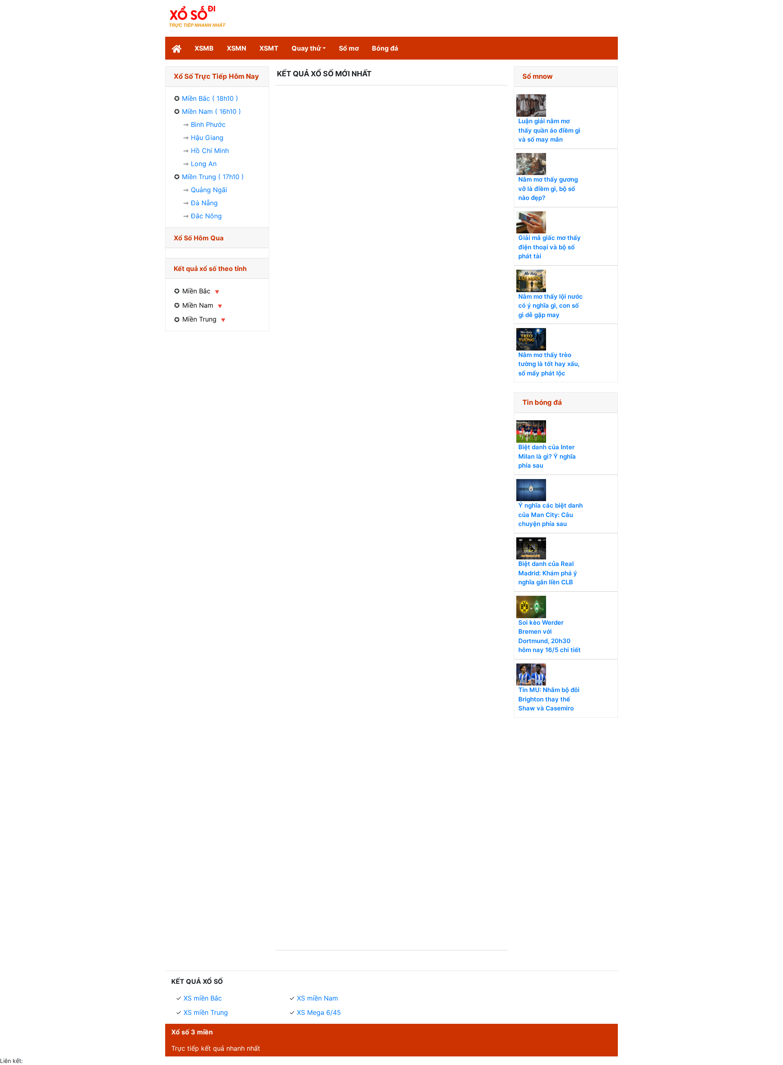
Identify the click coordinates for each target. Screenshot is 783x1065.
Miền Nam (197, 305)
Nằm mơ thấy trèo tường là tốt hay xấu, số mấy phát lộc (549, 364)
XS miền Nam (317, 998)
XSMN (236, 48)
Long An (204, 164)
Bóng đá (385, 48)
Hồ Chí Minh (210, 150)
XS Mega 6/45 (319, 1012)
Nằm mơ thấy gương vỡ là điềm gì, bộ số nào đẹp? (548, 188)
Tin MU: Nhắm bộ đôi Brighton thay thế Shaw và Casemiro (549, 699)
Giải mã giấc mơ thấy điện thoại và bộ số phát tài (549, 247)
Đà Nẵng (204, 203)
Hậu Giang (207, 137)
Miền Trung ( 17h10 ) (213, 177)
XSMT (269, 48)
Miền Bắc (196, 291)
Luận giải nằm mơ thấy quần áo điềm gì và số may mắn (549, 130)
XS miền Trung (206, 1012)
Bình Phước (208, 124)
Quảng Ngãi (209, 190)
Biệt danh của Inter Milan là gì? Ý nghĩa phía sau (547, 456)
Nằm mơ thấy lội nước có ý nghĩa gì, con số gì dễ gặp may (550, 306)
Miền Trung (199, 319)
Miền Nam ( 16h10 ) (211, 111)
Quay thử (306, 48)
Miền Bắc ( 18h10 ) (210, 98)
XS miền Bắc (203, 998)
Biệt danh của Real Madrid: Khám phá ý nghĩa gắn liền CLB (547, 573)
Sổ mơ (349, 48)
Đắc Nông (206, 216)
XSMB (204, 48)
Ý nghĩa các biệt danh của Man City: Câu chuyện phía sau (550, 514)
